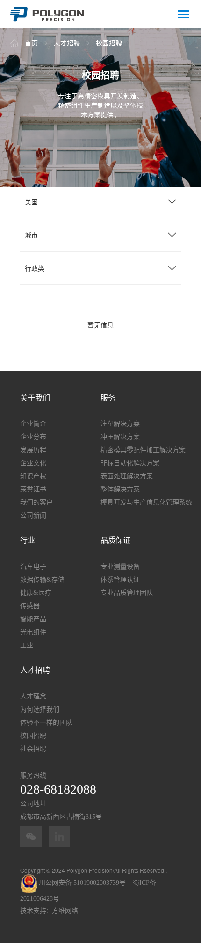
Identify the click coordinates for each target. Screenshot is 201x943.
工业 (26, 645)
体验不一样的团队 (46, 722)
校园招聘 (33, 735)
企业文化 (33, 463)
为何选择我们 (39, 709)
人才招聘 (35, 670)
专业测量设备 (120, 566)
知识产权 (33, 476)
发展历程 (33, 449)
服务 (107, 398)
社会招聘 (33, 748)
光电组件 (33, 632)
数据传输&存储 (42, 579)
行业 (27, 540)
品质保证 (115, 540)
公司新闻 (33, 515)
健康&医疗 (35, 592)
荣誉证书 (33, 489)
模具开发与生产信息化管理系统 (140, 502)
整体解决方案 (120, 489)
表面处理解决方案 (126, 476)
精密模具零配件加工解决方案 (140, 449)
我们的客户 (36, 502)
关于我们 (35, 398)
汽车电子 (33, 566)
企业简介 (33, 423)
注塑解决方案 (120, 423)
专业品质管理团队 (126, 592)
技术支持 (33, 910)
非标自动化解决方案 (129, 463)
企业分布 (33, 436)
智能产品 (33, 619)
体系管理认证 (120, 579)
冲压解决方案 (120, 436)
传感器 (30, 605)
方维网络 (65, 910)
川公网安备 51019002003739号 (81, 882)
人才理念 (33, 696)
